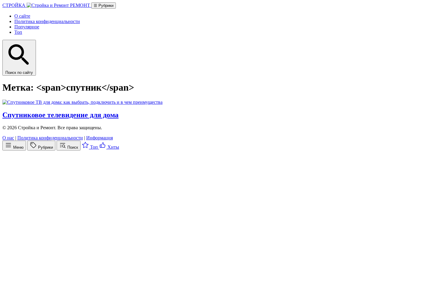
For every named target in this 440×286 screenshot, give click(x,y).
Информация (99, 137)
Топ (18, 32)
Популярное (26, 26)
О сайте (22, 16)
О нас (8, 137)
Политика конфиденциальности (47, 21)
